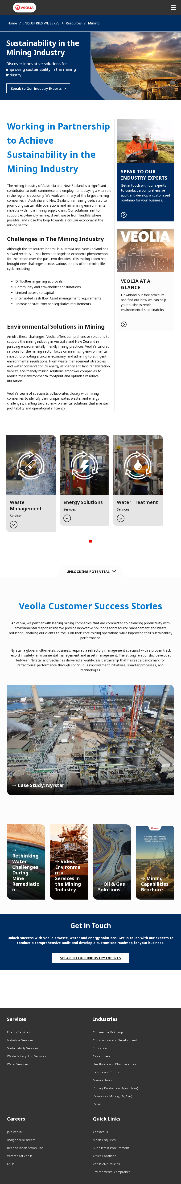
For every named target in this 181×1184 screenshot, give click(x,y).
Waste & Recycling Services (26, 1056)
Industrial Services (20, 1040)
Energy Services (18, 1032)
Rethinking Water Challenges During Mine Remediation (26, 862)
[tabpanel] (31, 483)
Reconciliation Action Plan (25, 1148)
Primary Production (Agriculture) (115, 1088)
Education (100, 1048)
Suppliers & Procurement (111, 1148)
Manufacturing (103, 1080)
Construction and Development (115, 1040)
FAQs (10, 1164)
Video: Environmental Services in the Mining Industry (69, 862)
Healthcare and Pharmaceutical (115, 1064)
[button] (31, 483)
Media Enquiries (104, 1140)
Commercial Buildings (108, 1032)
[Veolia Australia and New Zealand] (24, 7)
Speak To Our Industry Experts (90, 958)
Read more (145, 170)
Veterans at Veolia (20, 1156)
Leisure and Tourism (107, 1072)
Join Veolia (14, 1132)
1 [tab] (90, 541)
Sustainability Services (22, 1048)
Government (102, 1056)
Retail (97, 1104)
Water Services (17, 1064)
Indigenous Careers (21, 1140)
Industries (105, 1019)
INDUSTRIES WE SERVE (41, 23)
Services (16, 1019)
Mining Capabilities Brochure (155, 862)
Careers (16, 1119)
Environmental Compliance (112, 1172)
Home (12, 23)
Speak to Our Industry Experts (36, 88)
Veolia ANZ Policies (106, 1164)
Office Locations (104, 1156)
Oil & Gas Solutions (112, 862)
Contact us (100, 1132)
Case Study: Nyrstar (90, 740)
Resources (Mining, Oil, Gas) (112, 1096)
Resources (74, 23)
